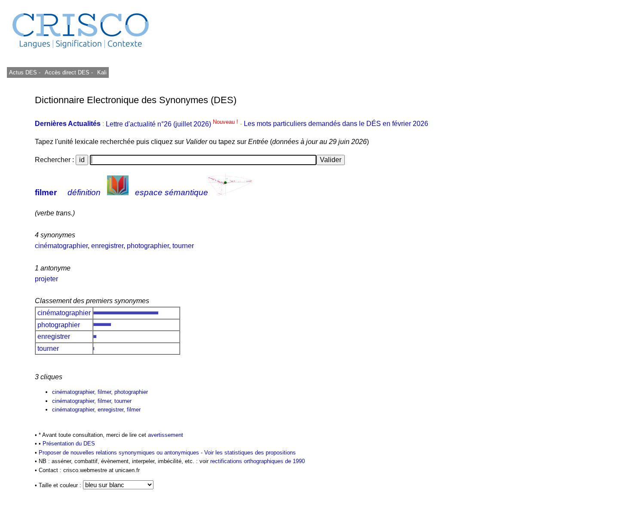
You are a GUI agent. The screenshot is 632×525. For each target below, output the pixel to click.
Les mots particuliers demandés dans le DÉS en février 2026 (336, 124)
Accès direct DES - (69, 72)
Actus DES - (24, 72)
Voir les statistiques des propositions (250, 452)
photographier (148, 245)
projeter (46, 278)
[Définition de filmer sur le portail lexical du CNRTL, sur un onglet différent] (118, 192)
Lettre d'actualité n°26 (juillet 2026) (173, 124)
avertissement (165, 435)
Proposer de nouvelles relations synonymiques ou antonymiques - (121, 452)
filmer (46, 192)
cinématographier (61, 245)
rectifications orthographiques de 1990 (257, 461)
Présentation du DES (69, 443)
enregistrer (107, 245)
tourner (183, 245)
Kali (102, 72)
